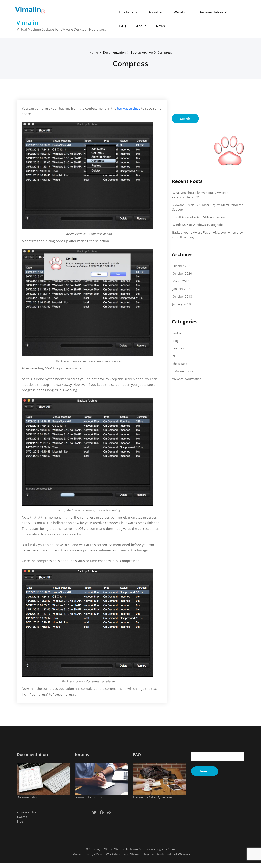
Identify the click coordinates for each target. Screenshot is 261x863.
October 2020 (182, 273)
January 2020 (182, 289)
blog (176, 340)
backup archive (128, 108)
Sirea (172, 849)
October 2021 (182, 266)
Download (156, 12)
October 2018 (182, 296)
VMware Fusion (183, 371)
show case (180, 364)
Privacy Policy (26, 812)
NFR (175, 356)
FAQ (122, 26)
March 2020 (181, 281)
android (178, 333)
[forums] (101, 779)
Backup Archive (141, 52)
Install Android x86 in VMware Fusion (199, 217)
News (160, 26)
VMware (184, 854)
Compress (165, 52)
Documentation (211, 12)
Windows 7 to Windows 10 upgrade (198, 225)
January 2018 (181, 304)
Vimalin (27, 22)
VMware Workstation (186, 379)
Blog (20, 821)
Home (93, 52)
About (141, 26)
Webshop (181, 12)
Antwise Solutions (139, 849)
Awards (22, 817)
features (178, 348)
